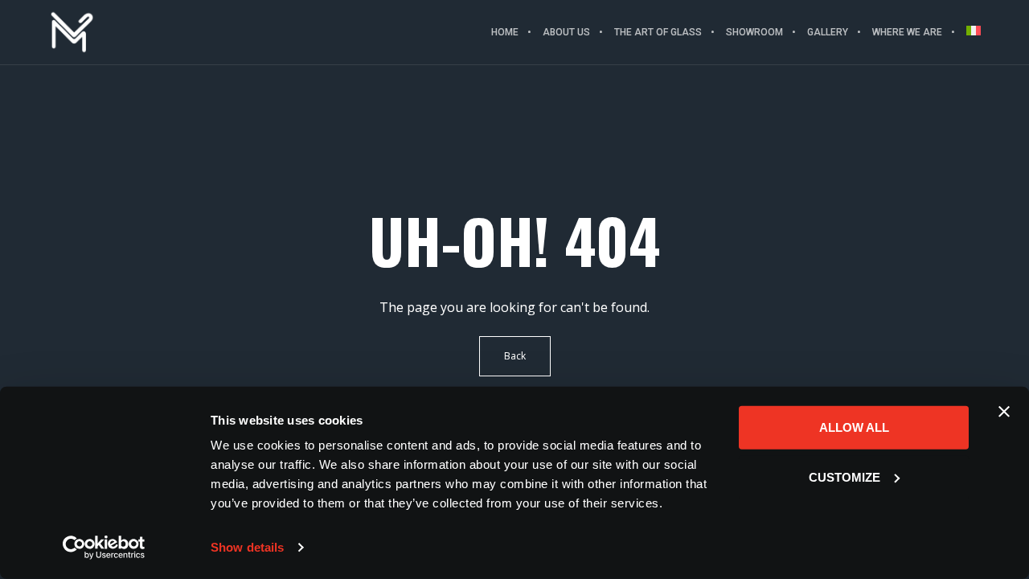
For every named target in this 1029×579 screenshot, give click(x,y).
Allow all (854, 427)
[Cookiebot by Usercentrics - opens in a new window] (104, 548)
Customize (844, 476)
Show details (247, 547)
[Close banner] (1004, 411)
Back (515, 356)
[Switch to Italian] (967, 32)
